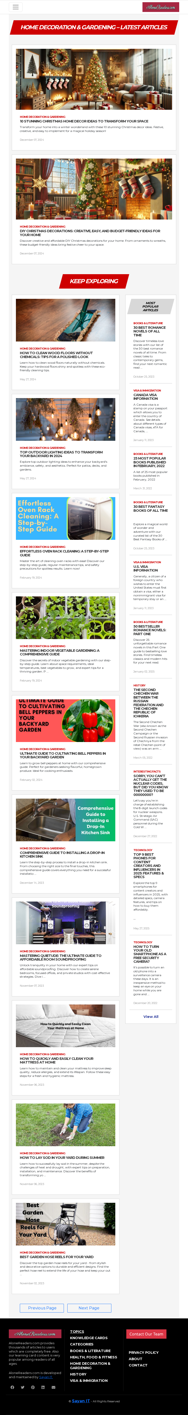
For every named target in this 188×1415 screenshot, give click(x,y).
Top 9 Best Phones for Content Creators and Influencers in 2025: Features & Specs (148, 866)
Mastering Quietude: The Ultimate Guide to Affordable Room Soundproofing (60, 958)
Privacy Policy (144, 1352)
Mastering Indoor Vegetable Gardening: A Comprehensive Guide (59, 652)
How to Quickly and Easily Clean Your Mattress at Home (56, 1060)
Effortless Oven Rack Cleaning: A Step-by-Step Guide (64, 553)
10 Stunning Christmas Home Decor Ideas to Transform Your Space (84, 121)
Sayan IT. (46, 1377)
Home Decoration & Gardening (90, 1365)
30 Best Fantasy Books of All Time (150, 508)
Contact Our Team (146, 1334)
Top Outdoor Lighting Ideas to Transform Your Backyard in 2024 (61, 454)
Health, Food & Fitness (93, 1357)
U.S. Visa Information (145, 568)
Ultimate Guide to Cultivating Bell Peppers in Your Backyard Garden (63, 755)
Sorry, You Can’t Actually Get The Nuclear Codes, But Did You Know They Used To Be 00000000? (150, 785)
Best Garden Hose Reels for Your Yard (57, 1257)
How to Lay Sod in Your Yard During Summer (62, 1158)
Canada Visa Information (145, 397)
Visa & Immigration (89, 1380)
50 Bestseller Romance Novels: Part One (149, 630)
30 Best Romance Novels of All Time (149, 331)
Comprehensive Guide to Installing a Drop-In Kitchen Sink (62, 855)
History (78, 1374)
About (135, 1359)
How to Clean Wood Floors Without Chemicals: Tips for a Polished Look (56, 355)
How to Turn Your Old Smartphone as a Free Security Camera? (149, 954)
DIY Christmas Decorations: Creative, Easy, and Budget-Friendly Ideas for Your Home (90, 233)
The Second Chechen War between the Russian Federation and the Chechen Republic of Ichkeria (148, 703)
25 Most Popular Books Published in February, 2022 (149, 462)
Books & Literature (90, 1351)
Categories (82, 1344)
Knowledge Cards (89, 1338)
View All (150, 1016)
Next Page (89, 1308)
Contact (138, 1365)
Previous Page (42, 1308)
